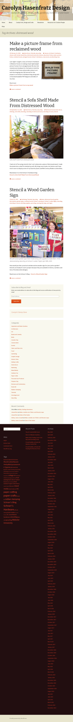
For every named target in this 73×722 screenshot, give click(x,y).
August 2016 (51, 661)
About (10, 22)
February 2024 (51, 454)
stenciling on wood (48, 111)
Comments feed (8, 446)
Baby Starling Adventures (26, 409)
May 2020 (50, 548)
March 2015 (51, 702)
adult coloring (11, 469)
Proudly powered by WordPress (18, 718)
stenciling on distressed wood (34, 111)
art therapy (6, 471)
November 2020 (52, 534)
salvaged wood (27, 57)
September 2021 (52, 506)
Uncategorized (15, 395)
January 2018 (51, 614)
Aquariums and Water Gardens (19, 326)
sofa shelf (17, 111)
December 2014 (52, 708)
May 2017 (50, 636)
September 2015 (52, 688)
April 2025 (50, 435)
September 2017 (52, 625)
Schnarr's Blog (10, 502)
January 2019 (51, 586)
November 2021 (52, 501)
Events (13, 345)
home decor (58, 110)
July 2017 (50, 630)
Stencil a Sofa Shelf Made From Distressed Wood (24, 175)
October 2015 (51, 686)
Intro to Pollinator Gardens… (33, 435)
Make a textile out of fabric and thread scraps (32, 412)
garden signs (20, 201)
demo (42, 199)
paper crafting (10, 491)
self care (16, 510)
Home (3, 22)
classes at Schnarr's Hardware (52, 53)
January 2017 (51, 647)
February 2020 (51, 556)
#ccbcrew (15, 459)
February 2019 (51, 584)
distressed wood (31, 55)
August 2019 (51, 573)
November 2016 (52, 652)
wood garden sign (41, 203)
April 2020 (50, 550)
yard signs (49, 203)
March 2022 (51, 490)
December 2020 (52, 531)
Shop (3, 26)
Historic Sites (15, 359)
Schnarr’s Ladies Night (50, 201)
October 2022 (51, 476)
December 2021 (52, 498)
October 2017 (51, 622)
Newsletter (40, 22)
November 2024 (52, 440)
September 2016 (52, 658)
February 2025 (51, 437)
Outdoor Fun (14, 373)
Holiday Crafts (15, 362)
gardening (14, 477)
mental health (6, 486)
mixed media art (12, 489)
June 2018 (50, 600)
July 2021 (50, 512)
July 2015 (50, 694)
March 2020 (51, 553)
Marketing (14, 367)
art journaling (17, 469)
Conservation (15, 343)
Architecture (14, 329)
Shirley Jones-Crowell (17, 418)
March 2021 (51, 523)
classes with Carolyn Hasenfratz (18, 55)
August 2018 (51, 595)
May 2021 (50, 517)
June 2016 (50, 664)
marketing (11, 481)
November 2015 (52, 683)
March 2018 (51, 608)
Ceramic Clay (14, 340)
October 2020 (51, 537)
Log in (5, 440)
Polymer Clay (14, 381)
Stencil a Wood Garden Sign (39, 274)
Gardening (24, 199)
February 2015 (51, 705)
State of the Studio (25, 415)
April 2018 (50, 606)
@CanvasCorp (14, 467)
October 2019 (51, 567)
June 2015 (50, 697)
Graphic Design (15, 356)
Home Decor (27, 53)
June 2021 (50, 515)
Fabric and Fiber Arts (16, 348)
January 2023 (51, 470)
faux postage (8, 477)
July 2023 (50, 462)
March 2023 (51, 468)
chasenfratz (14, 412)
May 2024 (50, 448)
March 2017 (51, 641)
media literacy (16, 483)
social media (11, 512)
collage (10, 475)
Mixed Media (14, 370)
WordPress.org (8, 448)
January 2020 (51, 559)
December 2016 (52, 650)
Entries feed (7, 443)
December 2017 (52, 617)
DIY (15, 475)
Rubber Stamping (16, 389)
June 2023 (50, 465)
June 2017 (50, 633)
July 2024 (50, 443)
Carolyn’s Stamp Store (19, 312)
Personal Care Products (17, 378)
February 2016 (51, 675)
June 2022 (50, 481)
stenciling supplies (25, 203)
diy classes (40, 55)
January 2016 (51, 677)
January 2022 (51, 495)
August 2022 (51, 479)
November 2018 (52, 589)
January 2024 (51, 457)
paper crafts (10, 495)
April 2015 (50, 699)
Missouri (11, 486)
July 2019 (50, 575)
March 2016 (51, 672)
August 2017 (51, 628)
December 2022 (52, 473)
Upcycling (38, 53)
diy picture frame (48, 55)
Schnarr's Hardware (37, 57)
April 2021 (50, 520)
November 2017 (52, 619)
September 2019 (52, 570)
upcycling (33, 203)
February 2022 (51, 493)
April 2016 (50, 669)
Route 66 (13, 387)
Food (12, 351)
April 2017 (50, 639)
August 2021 (51, 509)
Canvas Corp (11, 471)
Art (12, 331)
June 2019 (50, 578)
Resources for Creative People (56, 22)
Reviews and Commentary (18, 384)
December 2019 (52, 561)
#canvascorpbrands (8, 459)
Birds (12, 337)
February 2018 (51, 611)
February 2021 (51, 526)
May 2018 (50, 603)
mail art (17, 480)
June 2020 (50, 545)
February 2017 (51, 644)
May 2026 (50, 432)
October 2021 (51, 504)
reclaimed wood (17, 57)
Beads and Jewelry (16, 334)
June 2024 (50, 446)
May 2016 (50, 666)
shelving (12, 111)
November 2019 (52, 564)
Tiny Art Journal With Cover (33, 432)
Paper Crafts (14, 376)
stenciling (23, 111)
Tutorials (33, 53)
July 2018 (50, 597)
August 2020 (51, 542)
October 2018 (51, 592)
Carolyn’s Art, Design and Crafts (25, 22)
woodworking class (54, 57)
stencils (56, 111)
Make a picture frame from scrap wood (21, 85)
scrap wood (46, 57)
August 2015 (51, 691)
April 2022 (50, 487)
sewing (5, 512)
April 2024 (50, 451)
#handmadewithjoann (11, 462)
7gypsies (7, 467)
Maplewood (6, 481)
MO (18, 489)
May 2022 (50, 484)
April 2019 (50, 581)
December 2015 (52, 680)
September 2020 (52, 539)
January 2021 (51, 528)
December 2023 (52, 459)
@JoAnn (6, 469)
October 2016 (51, 655)
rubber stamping (12, 499)
